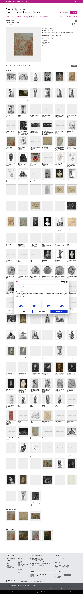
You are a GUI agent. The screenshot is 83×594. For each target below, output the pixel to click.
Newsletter (68, 574)
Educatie (62, 16)
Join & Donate (65, 12)
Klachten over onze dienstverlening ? (45, 588)
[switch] (34, 306)
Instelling (46, 16)
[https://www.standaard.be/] (50, 575)
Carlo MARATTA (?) (49, 46)
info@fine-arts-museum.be (44, 581)
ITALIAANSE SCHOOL (47, 43)
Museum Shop (9, 566)
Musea (41, 16)
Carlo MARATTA (10, 529)
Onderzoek (69, 16)
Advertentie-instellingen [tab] (48, 285)
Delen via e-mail (76, 24)
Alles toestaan (59, 311)
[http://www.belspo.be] (32, 575)
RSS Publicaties (58, 578)
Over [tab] (62, 285)
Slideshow (74, 65)
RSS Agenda (57, 574)
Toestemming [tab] (21, 285)
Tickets (74, 12)
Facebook (56, 568)
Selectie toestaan (41, 311)
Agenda (30, 16)
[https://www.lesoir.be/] (43, 574)
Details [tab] (34, 285)
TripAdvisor (68, 568)
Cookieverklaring (74, 588)
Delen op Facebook (72, 24)
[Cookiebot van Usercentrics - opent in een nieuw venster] (62, 282)
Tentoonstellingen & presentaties (19, 16)
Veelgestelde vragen (10, 558)
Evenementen (8, 565)
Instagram (63, 568)
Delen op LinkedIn (74, 24)
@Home (75, 16)
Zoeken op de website (24, 4)
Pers (19, 572)
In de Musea (8, 563)
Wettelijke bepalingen (66, 588)
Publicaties (20, 561)
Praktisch (8, 16)
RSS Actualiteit (57, 577)
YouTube (60, 568)
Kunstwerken (76, 21)
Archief (19, 563)
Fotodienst (20, 562)
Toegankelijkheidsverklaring (57, 588)
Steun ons (20, 571)
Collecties (35, 16)
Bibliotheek (20, 560)
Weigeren (24, 311)
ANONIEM (44, 40)
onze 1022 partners (22, 291)
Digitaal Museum (21, 566)
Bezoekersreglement (10, 567)
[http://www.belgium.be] (37, 575)
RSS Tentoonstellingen (58, 576)
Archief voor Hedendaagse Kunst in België (23, 565)
